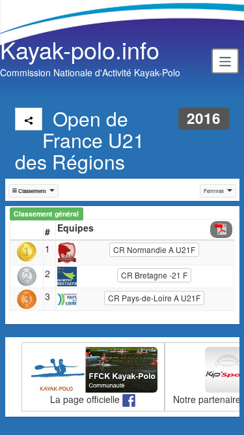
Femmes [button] (214, 190)
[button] (33, 191)
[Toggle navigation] (225, 60)
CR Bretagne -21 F (154, 274)
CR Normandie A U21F (154, 249)
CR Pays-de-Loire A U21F (154, 297)
